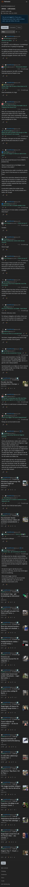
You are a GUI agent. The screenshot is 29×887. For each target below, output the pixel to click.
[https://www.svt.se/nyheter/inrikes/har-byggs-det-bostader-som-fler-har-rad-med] (25, 788)
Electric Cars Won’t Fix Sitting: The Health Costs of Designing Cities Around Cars (14, 106)
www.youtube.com (5, 852)
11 (3, 842)
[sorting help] (16, 31)
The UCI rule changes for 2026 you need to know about (14, 154)
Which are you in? (22, 223)
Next (3, 863)
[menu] (26, 1)
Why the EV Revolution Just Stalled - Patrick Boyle (14, 308)
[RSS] (19, 31)
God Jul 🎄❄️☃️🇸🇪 (20, 534)
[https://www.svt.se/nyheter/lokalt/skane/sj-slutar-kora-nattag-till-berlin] (25, 692)
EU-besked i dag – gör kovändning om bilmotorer (14, 551)
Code (2, 881)
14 (3, 762)
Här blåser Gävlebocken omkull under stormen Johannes (13, 241)
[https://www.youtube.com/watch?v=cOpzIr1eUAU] (25, 852)
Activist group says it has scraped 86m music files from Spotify (14, 284)
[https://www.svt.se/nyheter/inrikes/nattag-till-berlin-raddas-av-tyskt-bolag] (25, 643)
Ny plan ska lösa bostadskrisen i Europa (11, 353)
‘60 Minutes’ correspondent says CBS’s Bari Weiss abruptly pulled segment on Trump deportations (14, 399)
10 (3, 746)
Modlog (3, 871)
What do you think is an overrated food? (12, 333)
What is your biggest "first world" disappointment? (14, 417)
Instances (4, 874)
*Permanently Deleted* (21, 67)
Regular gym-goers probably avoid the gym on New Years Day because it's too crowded (14, 133)
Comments (13, 27)
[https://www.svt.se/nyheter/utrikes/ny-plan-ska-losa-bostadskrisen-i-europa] (25, 383)
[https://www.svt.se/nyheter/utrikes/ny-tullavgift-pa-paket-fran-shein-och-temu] (25, 612)
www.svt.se (3, 386)
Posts (19, 27)
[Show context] (13, 40)
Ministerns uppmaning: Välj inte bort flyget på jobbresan (13, 435)
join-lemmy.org (5, 884)
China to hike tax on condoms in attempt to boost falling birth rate (14, 500)
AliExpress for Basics (7, 40)
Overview (4, 27)
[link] (16, 40)
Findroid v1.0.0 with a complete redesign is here (13, 205)
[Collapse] (3, 36)
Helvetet (7, 1)
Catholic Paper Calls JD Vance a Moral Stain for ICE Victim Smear (14, 87)
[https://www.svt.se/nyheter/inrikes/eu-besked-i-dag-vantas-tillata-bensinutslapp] (25, 595)
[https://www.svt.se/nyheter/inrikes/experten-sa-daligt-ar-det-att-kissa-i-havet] (25, 805)
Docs (2, 877)
